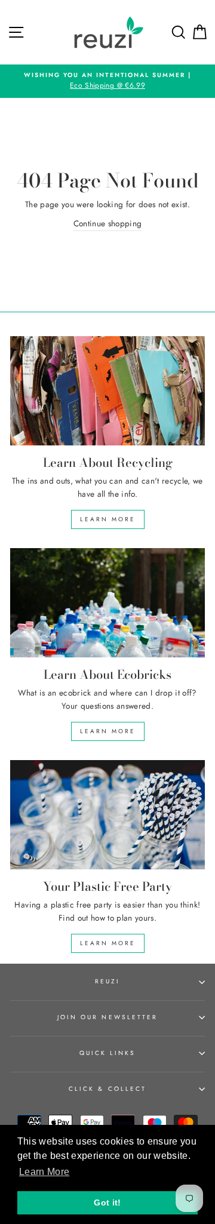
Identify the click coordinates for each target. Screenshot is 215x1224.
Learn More (108, 519)
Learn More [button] (44, 1172)
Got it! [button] (107, 1202)
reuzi (107, 981)
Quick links (107, 1052)
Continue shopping (107, 223)
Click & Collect (107, 1088)
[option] (107, 81)
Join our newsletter (107, 1017)
